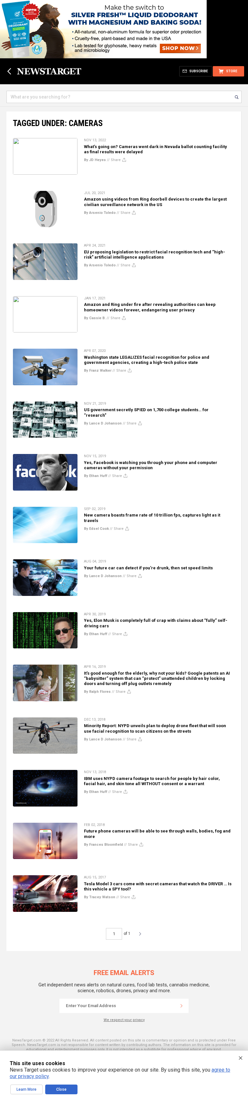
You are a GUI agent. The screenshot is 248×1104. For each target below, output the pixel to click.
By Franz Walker (97, 370)
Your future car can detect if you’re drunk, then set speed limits (148, 567)
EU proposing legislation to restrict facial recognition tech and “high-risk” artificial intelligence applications (154, 255)
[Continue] (181, 1006)
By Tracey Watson (99, 897)
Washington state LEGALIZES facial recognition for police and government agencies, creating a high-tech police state (146, 360)
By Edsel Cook (96, 529)
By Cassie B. (95, 318)
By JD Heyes (95, 160)
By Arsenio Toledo (100, 213)
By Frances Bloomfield (103, 845)
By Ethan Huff (95, 476)
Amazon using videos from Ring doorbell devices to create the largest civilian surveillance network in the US (155, 202)
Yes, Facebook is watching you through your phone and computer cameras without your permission (150, 465)
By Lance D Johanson (103, 423)
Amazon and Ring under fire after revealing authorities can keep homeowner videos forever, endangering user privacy (150, 307)
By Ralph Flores (97, 692)
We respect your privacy (124, 1020)
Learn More (26, 1089)
